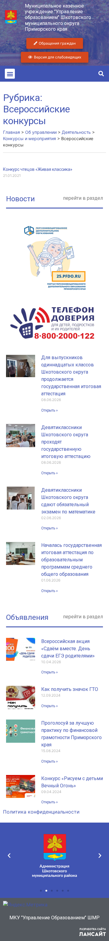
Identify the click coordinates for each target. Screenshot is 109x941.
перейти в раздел (83, 198)
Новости (20, 199)
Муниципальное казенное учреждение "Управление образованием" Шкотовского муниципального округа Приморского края (58, 17)
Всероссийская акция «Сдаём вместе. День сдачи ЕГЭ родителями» (68, 648)
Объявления (27, 617)
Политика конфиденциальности (41, 812)
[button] (10, 74)
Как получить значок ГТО (69, 689)
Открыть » (49, 410)
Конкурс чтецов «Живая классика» (37, 169)
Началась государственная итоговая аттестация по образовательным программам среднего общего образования (71, 559)
